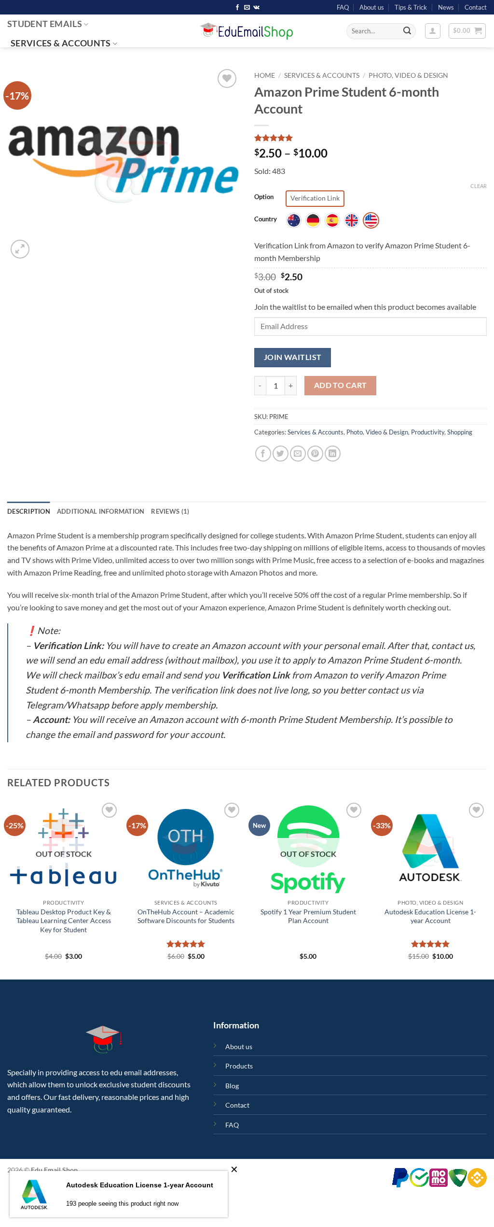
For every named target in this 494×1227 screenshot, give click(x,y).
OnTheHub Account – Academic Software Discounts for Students (185, 916)
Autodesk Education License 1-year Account (430, 916)
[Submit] (407, 31)
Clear (478, 186)
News (446, 7)
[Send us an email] (247, 7)
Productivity (427, 432)
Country (265, 219)
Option (264, 197)
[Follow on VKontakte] (256, 7)
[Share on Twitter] (280, 454)
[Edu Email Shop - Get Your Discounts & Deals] (247, 31)
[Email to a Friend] (298, 454)
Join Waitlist (293, 357)
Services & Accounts (61, 43)
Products (239, 1066)
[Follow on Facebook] (237, 7)
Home (264, 75)
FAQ (343, 7)
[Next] (486, 888)
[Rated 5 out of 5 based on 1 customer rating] (370, 138)
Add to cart (340, 385)
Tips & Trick (411, 7)
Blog (232, 1086)
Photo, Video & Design (408, 75)
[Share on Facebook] (263, 454)
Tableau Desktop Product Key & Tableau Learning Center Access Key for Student (63, 921)
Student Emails (44, 24)
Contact (476, 7)
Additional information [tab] (101, 511)
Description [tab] (28, 511)
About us (371, 7)
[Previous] (7, 888)
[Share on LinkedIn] (333, 454)
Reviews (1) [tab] (170, 511)
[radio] (315, 198)
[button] (432, 31)
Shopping (459, 432)
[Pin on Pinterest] (315, 454)
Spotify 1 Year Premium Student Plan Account (308, 916)
